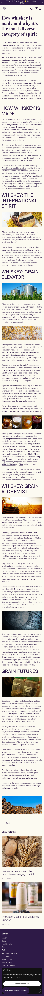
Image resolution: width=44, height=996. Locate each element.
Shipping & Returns (9, 953)
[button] (31, 8)
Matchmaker (18, 451)
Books (4, 941)
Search (4, 938)
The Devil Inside (33, 451)
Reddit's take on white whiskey (14, 168)
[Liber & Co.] (6, 8)
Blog (3, 947)
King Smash (11, 439)
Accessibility (7, 959)
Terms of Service (8, 966)
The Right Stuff (7, 456)
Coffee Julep (37, 439)
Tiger (21, 464)
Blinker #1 (32, 454)
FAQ (3, 950)
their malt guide (32, 742)
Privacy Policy (7, 963)
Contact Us (6, 956)
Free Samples (7, 944)
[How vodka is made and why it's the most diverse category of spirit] (22, 851)
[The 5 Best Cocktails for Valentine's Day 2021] (22, 897)
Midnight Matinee (8, 464)
